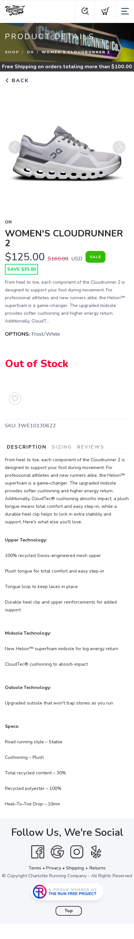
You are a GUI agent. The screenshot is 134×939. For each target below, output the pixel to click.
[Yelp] (96, 852)
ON (30, 52)
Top (69, 911)
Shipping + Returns (86, 868)
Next (119, 147)
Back (19, 80)
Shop (12, 52)
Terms (35, 868)
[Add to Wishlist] (15, 398)
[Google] (57, 852)
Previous (14, 147)
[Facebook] (37, 852)
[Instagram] (77, 852)
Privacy (53, 868)
